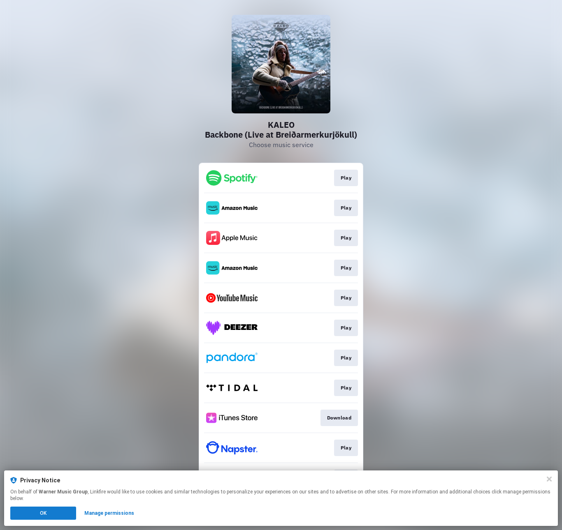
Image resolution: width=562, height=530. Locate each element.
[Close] (549, 479)
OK (43, 513)
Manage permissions (109, 513)
